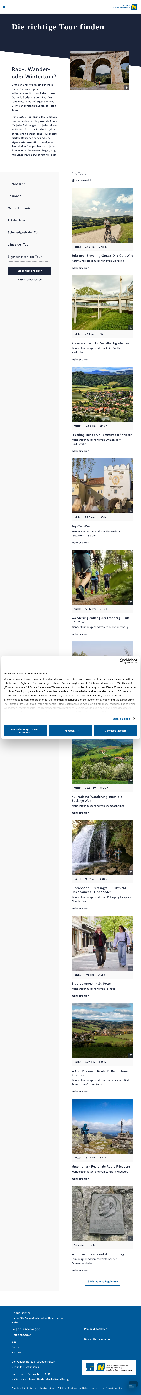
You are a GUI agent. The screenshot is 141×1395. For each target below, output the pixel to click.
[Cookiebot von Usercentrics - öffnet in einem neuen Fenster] (122, 661)
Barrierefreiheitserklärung (53, 1379)
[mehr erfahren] (102, 229)
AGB (47, 1374)
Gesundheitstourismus (25, 1367)
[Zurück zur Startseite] (125, 7)
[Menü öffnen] (4, 7)
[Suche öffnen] (17, 7)
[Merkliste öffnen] (14, 7)
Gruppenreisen (46, 1361)
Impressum (18, 1374)
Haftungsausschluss (23, 1379)
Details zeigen (121, 718)
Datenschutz (35, 1374)
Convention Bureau (23, 1361)
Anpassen (69, 730)
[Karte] (11, 7)
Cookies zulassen (115, 730)
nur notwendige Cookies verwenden (25, 730)
